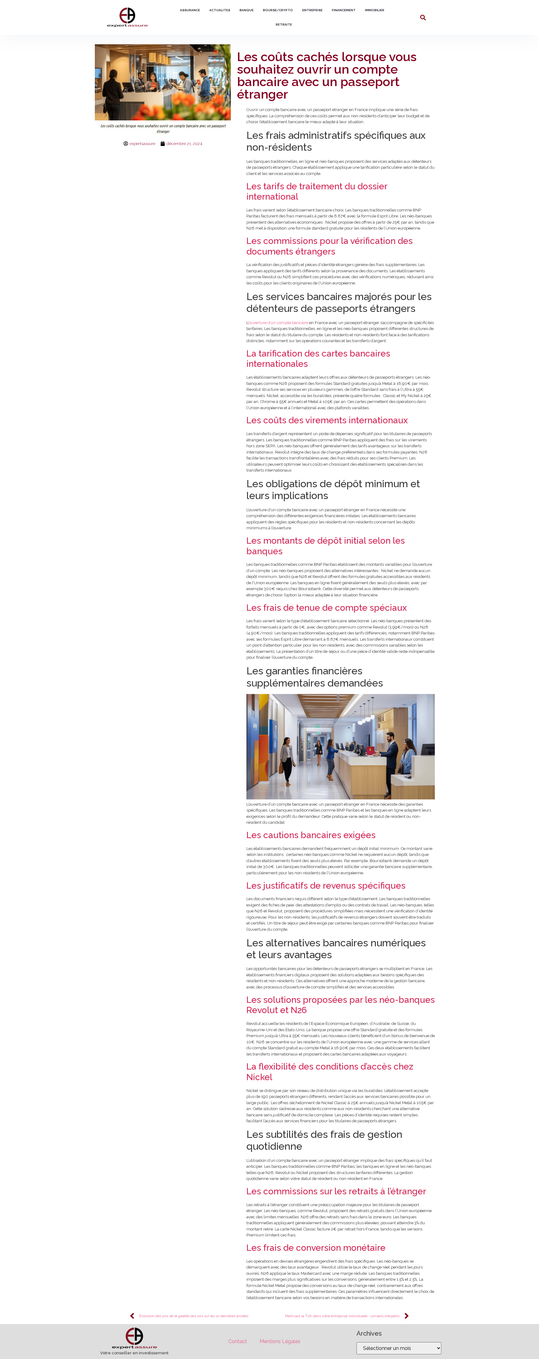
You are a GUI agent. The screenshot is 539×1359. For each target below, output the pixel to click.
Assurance (190, 10)
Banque (247, 10)
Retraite (284, 24)
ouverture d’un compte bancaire (278, 322)
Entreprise (312, 10)
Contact (237, 1341)
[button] (423, 17)
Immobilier (374, 10)
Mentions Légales (280, 1341)
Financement (344, 10)
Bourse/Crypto (278, 10)
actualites (219, 10)
